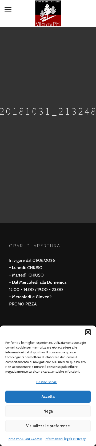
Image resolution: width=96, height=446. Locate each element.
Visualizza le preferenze (48, 426)
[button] (88, 332)
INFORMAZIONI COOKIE (25, 439)
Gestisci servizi (46, 382)
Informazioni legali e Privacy (65, 439)
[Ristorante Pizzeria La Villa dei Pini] (48, 13)
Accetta (48, 396)
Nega (48, 411)
